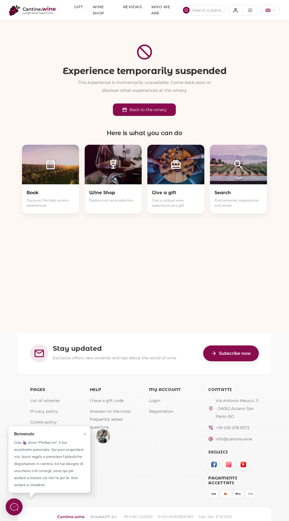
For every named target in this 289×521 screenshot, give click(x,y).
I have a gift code (107, 400)
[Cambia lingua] (270, 10)
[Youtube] (243, 464)
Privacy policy (44, 411)
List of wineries (45, 400)
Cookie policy (43, 422)
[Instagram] (228, 464)
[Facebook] (214, 464)
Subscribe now (231, 353)
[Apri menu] (243, 10)
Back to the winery (144, 110)
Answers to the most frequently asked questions (110, 419)
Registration (161, 411)
